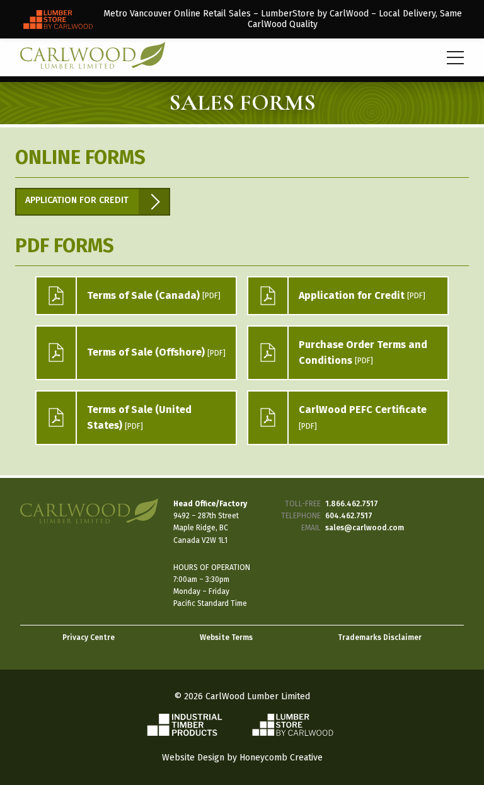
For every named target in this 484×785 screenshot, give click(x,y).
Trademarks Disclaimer (380, 637)
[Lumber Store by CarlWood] (292, 733)
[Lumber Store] (242, 19)
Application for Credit (77, 200)
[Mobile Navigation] (455, 57)
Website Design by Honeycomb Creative (242, 757)
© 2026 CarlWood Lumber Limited (242, 696)
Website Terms (226, 637)
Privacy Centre (88, 637)
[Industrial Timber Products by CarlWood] (192, 733)
